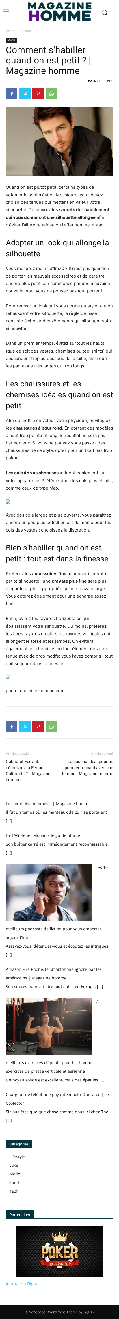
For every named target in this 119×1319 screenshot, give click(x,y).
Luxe (13, 1165)
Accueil (11, 30)
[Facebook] (11, 93)
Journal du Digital (23, 1283)
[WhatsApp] (51, 93)
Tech (13, 1191)
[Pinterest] (38, 93)
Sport (14, 1182)
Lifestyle (17, 1156)
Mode (27, 30)
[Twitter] (25, 93)
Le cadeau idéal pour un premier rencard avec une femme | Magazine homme (87, 767)
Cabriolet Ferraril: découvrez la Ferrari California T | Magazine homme (28, 770)
